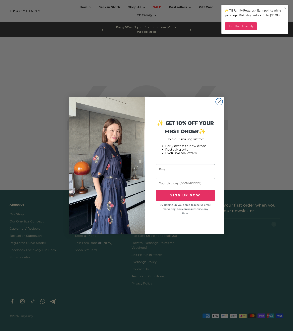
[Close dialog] (219, 101)
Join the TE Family (241, 26)
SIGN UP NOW (185, 195)
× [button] (285, 8)
